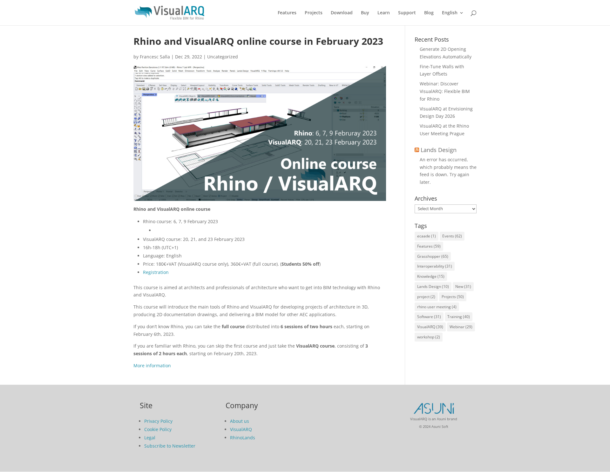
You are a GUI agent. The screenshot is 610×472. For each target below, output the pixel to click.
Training (458, 316)
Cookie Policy (158, 429)
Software (429, 316)
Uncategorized (222, 57)
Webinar (461, 326)
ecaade (426, 236)
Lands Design (439, 150)
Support (407, 13)
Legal (149, 438)
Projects (313, 13)
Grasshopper (432, 256)
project (426, 296)
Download (342, 13)
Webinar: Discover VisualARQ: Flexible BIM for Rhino (445, 91)
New (463, 286)
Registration (156, 272)
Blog (429, 13)
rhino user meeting (437, 306)
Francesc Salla (155, 57)
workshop (428, 337)
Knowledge (430, 276)
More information (152, 365)
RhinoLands (242, 438)
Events (452, 236)
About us (239, 421)
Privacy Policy (158, 421)
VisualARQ (430, 326)
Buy (365, 13)
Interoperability (434, 266)
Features (287, 13)
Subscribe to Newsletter (169, 446)
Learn (383, 13)
